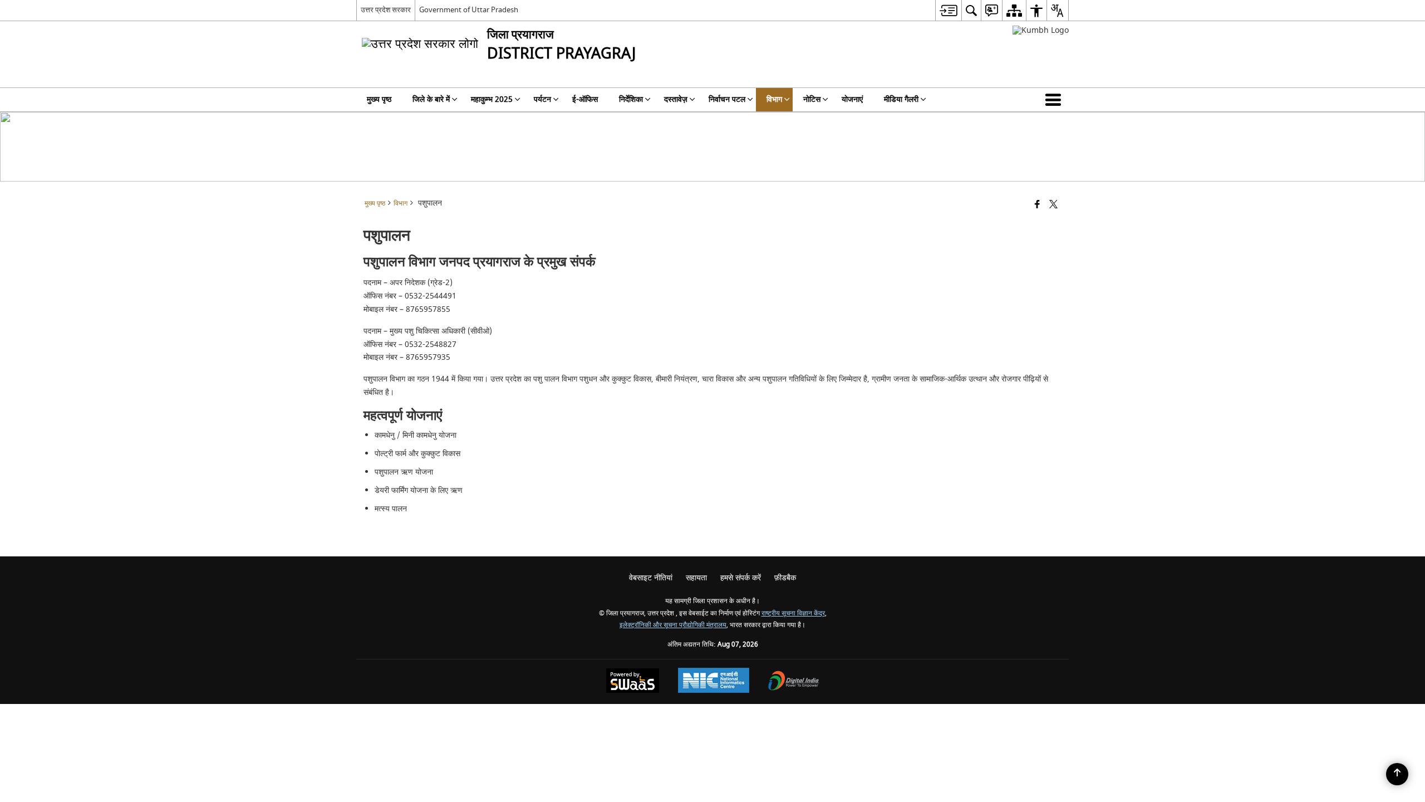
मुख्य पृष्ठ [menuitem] (379, 99)
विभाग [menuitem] (774, 99)
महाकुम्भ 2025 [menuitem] (492, 99)
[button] (1055, 99)
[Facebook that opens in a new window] (1037, 205)
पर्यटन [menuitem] (542, 99)
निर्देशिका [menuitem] (631, 99)
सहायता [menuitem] (696, 578)
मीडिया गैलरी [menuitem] (901, 99)
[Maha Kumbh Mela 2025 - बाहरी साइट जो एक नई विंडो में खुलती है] (1041, 30)
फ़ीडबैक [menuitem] (785, 578)
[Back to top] (1397, 774)
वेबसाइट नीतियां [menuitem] (650, 578)
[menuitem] (948, 10)
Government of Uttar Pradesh (468, 9)
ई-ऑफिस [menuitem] (585, 99)
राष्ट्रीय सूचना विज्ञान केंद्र (793, 613)
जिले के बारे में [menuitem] (431, 99)
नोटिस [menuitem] (811, 99)
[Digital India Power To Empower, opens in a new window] (794, 682)
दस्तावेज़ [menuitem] (675, 99)
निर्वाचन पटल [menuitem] (727, 99)
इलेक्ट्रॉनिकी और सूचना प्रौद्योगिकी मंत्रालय (673, 625)
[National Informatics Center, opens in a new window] (714, 681)
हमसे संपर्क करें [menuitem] (740, 578)
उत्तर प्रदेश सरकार (386, 9)
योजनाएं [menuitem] (852, 99)
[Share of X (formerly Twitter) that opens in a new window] (1053, 205)
